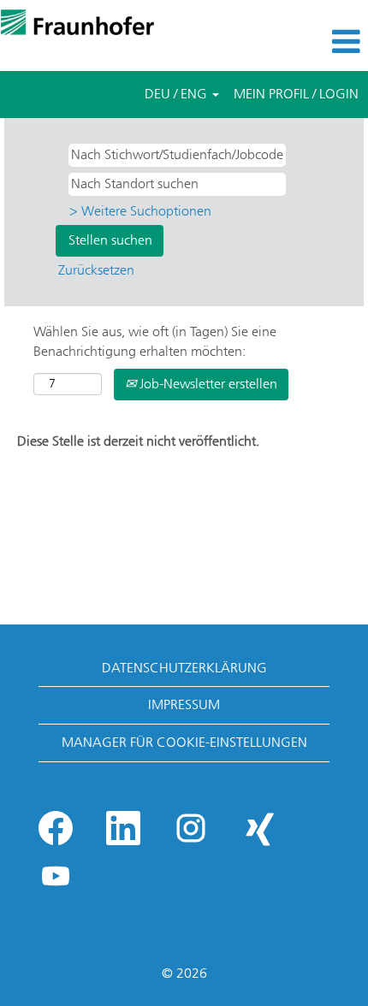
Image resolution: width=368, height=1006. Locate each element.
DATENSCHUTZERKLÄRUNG (184, 668)
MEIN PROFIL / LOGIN (296, 94)
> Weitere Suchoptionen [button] (140, 211)
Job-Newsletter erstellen (206, 384)
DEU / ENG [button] (178, 94)
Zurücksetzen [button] (96, 270)
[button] (307, 42)
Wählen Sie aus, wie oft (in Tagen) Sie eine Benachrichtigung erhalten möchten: (154, 341)
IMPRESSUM (184, 704)
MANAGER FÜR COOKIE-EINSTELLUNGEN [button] (184, 742)
